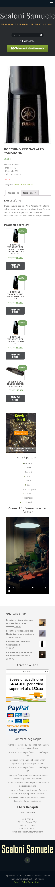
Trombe (28, 493)
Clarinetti (28, 463)
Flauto (28, 476)
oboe (28, 480)
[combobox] (27, 671)
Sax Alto (30, 184)
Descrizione (13, 192)
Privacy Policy (34, 882)
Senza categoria (28, 489)
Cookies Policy (20, 882)
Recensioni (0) (29, 192)
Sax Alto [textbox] (34, 671)
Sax (28, 484)
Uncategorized (28, 502)
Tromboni (28, 497)
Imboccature (20, 184)
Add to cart (15, 266)
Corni (28, 467)
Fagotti (28, 472)
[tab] (13, 193)
